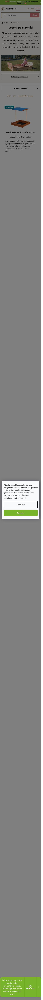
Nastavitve (21, 504)
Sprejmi (20, 512)
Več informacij (19, 498)
